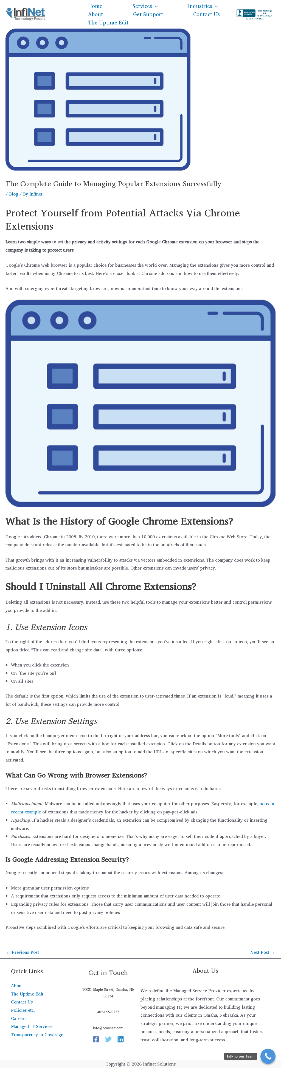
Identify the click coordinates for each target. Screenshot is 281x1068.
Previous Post (22, 952)
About (95, 14)
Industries (200, 6)
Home (95, 6)
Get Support (148, 14)
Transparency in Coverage (37, 1034)
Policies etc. (23, 1010)
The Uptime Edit (108, 22)
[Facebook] (96, 1039)
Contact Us (206, 14)
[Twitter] (108, 1039)
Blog (13, 193)
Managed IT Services (31, 1026)
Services (142, 6)
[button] (155, 6)
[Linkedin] (120, 1039)
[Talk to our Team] (268, 1056)
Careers (18, 1018)
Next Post (262, 952)
